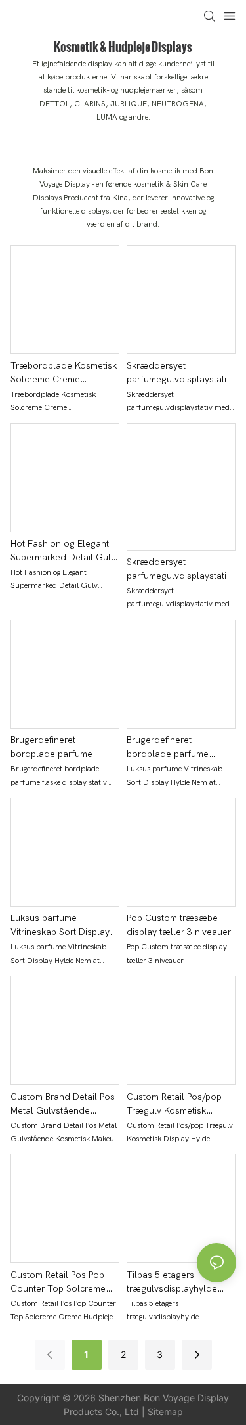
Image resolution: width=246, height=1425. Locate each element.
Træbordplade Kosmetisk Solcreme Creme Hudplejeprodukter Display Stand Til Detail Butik (63, 373)
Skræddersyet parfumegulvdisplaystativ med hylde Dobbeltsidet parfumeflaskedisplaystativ (180, 569)
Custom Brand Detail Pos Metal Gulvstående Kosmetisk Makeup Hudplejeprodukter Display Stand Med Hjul (62, 1104)
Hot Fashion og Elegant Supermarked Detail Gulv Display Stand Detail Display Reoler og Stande (63, 551)
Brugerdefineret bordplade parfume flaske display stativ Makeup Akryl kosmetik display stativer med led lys (60, 748)
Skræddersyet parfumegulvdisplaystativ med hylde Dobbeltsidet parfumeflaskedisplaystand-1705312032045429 (180, 373)
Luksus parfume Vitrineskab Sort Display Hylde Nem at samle (60, 926)
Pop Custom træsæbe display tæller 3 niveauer (179, 925)
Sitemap (165, 1411)
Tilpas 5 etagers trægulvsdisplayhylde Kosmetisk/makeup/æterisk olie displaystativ (178, 1282)
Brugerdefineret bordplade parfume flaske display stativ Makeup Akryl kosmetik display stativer (174, 748)
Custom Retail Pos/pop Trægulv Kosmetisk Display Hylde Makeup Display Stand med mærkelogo (174, 1104)
